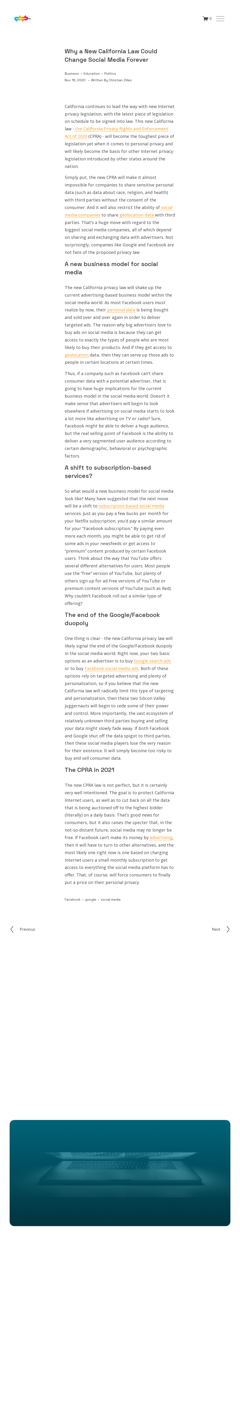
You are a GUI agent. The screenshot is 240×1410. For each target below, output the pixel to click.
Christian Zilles (120, 80)
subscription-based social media (131, 506)
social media (110, 899)
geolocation (77, 355)
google (90, 899)
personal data (120, 310)
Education (92, 73)
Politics (110, 73)
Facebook (72, 899)
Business (72, 73)
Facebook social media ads (112, 668)
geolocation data (137, 215)
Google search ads (152, 661)
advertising (160, 837)
